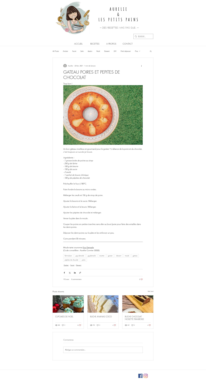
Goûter (65, 51)
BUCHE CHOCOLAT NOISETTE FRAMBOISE (134, 317)
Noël (98, 51)
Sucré (74, 51)
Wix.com (117, 375)
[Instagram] (146, 376)
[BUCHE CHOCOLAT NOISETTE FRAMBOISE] (137, 304)
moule (127, 256)
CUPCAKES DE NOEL (64, 316)
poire (83, 260)
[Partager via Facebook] (64, 273)
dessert (118, 256)
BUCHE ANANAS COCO (101, 316)
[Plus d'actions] (141, 65)
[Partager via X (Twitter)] (70, 273)
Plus (136, 51)
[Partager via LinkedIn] (75, 273)
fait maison (68, 256)
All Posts (56, 51)
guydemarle (92, 256)
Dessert (107, 51)
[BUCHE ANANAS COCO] (103, 304)
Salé (81, 51)
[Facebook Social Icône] (140, 376)
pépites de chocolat (71, 260)
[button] (151, 51)
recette (101, 256)
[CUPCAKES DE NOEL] (68, 304)
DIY (115, 51)
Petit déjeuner (126, 51)
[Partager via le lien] (80, 273)
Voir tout (150, 291)
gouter (110, 256)
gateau (135, 256)
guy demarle (80, 256)
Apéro (90, 51)
